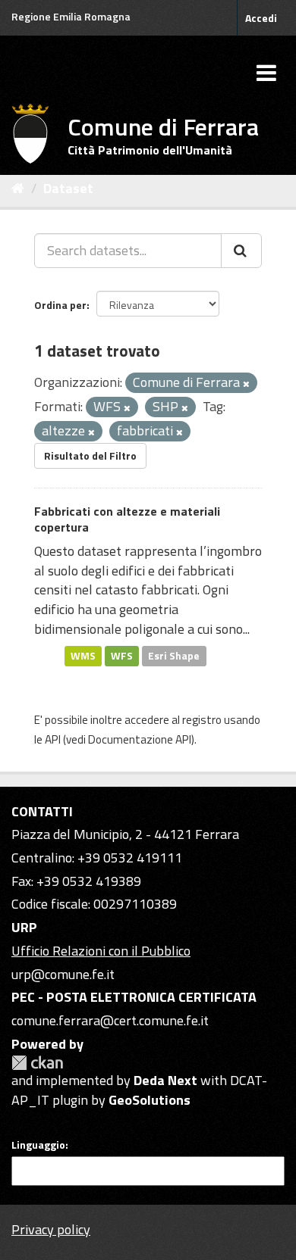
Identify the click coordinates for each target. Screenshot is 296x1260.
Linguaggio (38, 1144)
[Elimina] (246, 384)
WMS (83, 655)
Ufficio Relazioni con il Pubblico (101, 950)
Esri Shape (174, 655)
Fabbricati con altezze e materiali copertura (127, 519)
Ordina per (60, 305)
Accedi (261, 18)
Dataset (68, 188)
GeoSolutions (150, 1100)
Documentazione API (139, 739)
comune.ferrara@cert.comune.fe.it (110, 1020)
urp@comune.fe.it (63, 974)
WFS (122, 655)
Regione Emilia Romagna (71, 16)
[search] (241, 250)
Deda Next (165, 1080)
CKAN (37, 1063)
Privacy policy (50, 1229)
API (53, 739)
